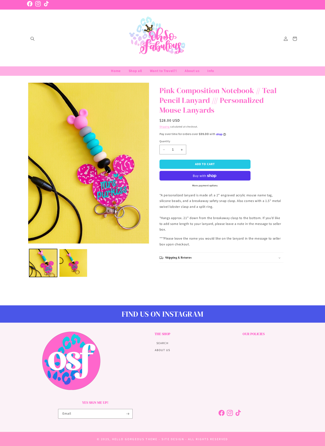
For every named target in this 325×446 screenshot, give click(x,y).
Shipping (164, 126)
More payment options (205, 185)
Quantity (164, 141)
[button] (32, 38)
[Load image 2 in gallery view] (73, 263)
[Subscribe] (127, 414)
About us (162, 350)
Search (162, 343)
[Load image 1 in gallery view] (43, 263)
